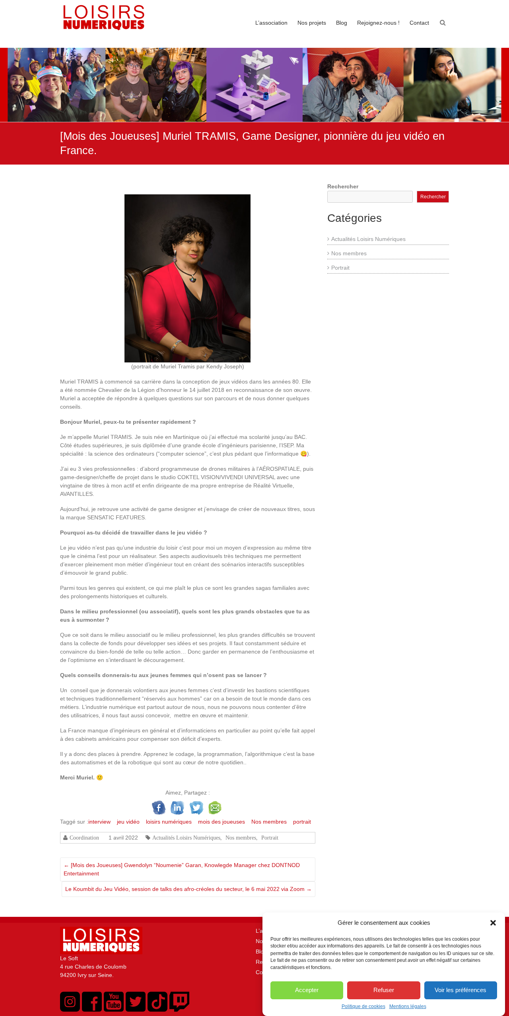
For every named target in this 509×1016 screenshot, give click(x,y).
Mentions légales (407, 1006)
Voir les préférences (460, 990)
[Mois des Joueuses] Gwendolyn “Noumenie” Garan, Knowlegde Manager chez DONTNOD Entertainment (182, 869)
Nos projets (311, 23)
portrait (302, 821)
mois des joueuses (221, 821)
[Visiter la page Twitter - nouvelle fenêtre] (136, 1009)
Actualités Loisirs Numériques (186, 837)
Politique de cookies (363, 1006)
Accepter (307, 990)
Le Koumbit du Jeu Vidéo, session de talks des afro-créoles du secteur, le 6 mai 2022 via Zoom (188, 889)
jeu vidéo (128, 821)
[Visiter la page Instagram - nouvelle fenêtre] (70, 1009)
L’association (271, 23)
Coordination (84, 837)
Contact (419, 23)
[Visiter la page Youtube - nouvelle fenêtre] (114, 1009)
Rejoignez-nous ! (378, 23)
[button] (493, 923)
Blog (341, 23)
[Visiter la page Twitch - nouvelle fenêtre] (179, 1009)
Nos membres (269, 821)
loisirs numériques (169, 821)
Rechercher (342, 186)
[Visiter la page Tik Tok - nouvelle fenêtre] (157, 1009)
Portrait (269, 837)
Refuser (383, 990)
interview (99, 821)
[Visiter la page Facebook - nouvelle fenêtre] (92, 1009)
